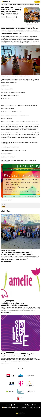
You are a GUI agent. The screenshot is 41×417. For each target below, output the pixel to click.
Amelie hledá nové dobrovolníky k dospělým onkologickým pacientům (14, 304)
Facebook (24, 407)
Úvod (2, 4)
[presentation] (20, 231)
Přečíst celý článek (5, 261)
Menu (38, 1)
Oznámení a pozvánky (8, 4)
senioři (3, 206)
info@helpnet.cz (15, 407)
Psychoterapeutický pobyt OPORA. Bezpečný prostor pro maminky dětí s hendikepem (17, 355)
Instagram (37, 407)
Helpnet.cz (6, 1)
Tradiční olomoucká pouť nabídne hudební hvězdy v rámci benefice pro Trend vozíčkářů (17, 253)
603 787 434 (6, 407)
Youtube (30, 407)
